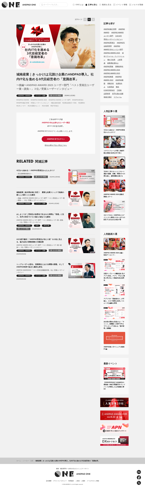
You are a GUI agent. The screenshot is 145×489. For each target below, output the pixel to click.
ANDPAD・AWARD (24, 95)
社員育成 (110, 87)
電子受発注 (55, 106)
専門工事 (46, 225)
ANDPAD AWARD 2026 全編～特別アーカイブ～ (114, 254)
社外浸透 (46, 106)
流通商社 (82, 103)
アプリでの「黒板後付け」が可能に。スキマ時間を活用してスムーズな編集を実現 (114, 301)
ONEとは (80, 5)
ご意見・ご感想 (80, 481)
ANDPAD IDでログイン (56, 139)
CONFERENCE (109, 90)
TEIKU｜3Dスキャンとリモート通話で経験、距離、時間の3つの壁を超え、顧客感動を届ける (114, 174)
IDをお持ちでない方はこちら (56, 145)
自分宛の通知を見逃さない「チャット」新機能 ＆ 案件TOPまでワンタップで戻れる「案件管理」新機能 (114, 325)
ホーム (18, 461)
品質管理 (107, 94)
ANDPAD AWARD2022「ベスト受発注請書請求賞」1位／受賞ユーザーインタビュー (40, 271)
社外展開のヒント (34, 106)
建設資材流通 (56, 103)
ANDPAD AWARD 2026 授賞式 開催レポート (114, 196)
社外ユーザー (21, 106)
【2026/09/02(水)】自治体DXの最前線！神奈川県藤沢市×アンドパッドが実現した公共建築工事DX (114, 386)
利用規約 (71, 481)
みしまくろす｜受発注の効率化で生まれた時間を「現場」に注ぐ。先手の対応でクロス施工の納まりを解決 (40, 215)
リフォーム (118, 97)
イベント (121, 5)
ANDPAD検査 (108, 77)
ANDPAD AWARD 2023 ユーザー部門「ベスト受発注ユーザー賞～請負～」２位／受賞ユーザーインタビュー (39, 221)
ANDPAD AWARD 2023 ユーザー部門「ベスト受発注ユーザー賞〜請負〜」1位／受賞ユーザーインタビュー (39, 246)
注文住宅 (118, 36)
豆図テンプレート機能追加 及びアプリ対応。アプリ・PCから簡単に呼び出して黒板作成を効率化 (114, 277)
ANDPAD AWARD (23, 100)
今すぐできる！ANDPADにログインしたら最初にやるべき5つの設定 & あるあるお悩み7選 (114, 217)
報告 (117, 87)
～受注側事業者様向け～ (24, 174)
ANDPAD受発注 (78, 100)
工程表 (119, 90)
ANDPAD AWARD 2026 (112, 70)
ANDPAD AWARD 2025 (112, 53)
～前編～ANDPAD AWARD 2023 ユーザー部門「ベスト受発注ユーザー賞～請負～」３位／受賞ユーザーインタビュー (40, 199)
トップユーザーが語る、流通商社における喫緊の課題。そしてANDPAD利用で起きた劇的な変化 (40, 265)
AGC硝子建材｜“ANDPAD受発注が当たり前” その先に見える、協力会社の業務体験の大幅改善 (39, 240)
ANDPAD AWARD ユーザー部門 (59, 100)
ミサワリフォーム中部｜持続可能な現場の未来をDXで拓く (114, 152)
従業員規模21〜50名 (70, 103)
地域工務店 (108, 97)
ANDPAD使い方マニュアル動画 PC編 (114, 348)
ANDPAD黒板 (108, 66)
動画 (107, 5)
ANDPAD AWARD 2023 (39, 100)
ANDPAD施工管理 (23, 103)
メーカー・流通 (40, 95)
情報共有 (110, 83)
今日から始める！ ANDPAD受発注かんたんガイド (35, 170)
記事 (93, 5)
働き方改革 (111, 60)
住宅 (37, 225)
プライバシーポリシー (60, 481)
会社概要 (48, 481)
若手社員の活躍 (117, 94)
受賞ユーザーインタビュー (40, 103)
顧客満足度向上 (112, 63)
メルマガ (137, 5)
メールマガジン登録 (93, 481)
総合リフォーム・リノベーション (114, 56)
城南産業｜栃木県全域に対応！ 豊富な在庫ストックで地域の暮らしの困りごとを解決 (40, 193)
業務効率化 (119, 66)
